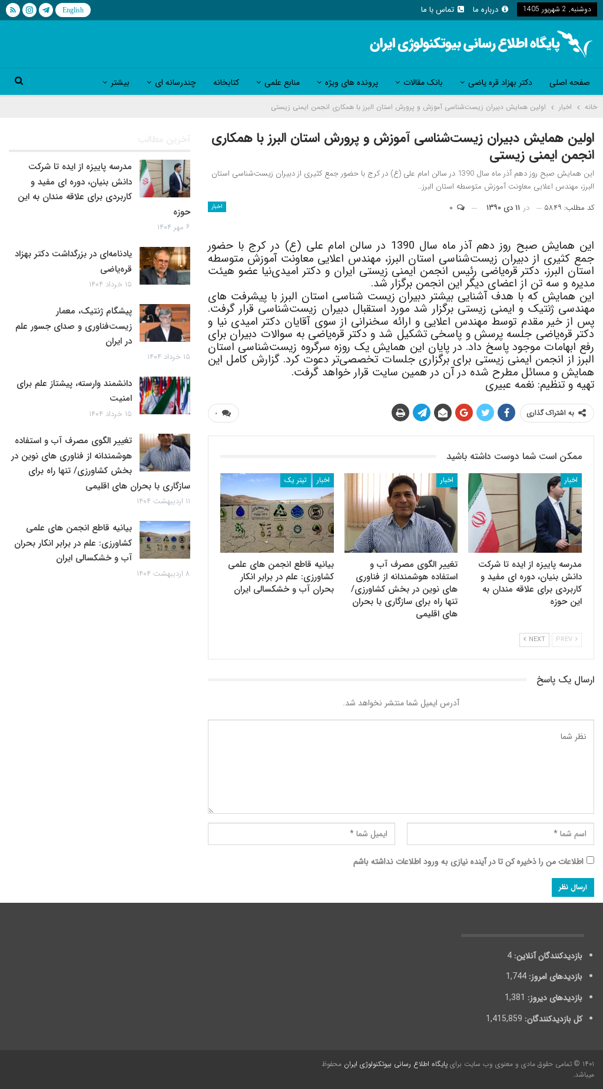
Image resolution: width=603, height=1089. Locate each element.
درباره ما (485, 10)
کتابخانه (226, 82)
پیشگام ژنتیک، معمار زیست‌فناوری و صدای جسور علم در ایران (73, 326)
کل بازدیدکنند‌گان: (552, 1018)
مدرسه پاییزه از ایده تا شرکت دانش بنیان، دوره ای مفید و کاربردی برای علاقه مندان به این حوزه (104, 189)
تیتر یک (295, 480)
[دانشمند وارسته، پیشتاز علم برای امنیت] (165, 395)
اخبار (217, 206)
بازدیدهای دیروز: (553, 997)
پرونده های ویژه (351, 82)
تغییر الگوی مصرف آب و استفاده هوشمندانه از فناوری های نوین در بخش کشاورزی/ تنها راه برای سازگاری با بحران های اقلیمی (100, 463)
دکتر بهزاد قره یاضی (500, 82)
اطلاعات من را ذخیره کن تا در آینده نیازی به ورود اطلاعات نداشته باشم (468, 861)
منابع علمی (282, 82)
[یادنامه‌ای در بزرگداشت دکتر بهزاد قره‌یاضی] (165, 266)
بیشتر (120, 82)
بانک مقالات (423, 82)
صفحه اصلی (569, 82)
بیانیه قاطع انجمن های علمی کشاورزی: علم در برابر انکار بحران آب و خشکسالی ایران (73, 543)
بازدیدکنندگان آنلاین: (547, 955)
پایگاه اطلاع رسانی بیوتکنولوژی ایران (396, 1064)
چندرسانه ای (175, 82)
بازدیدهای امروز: (554, 976)
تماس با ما (437, 10)
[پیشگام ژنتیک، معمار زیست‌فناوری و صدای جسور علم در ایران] (165, 323)
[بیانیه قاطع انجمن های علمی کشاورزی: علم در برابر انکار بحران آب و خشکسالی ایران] (277, 513)
